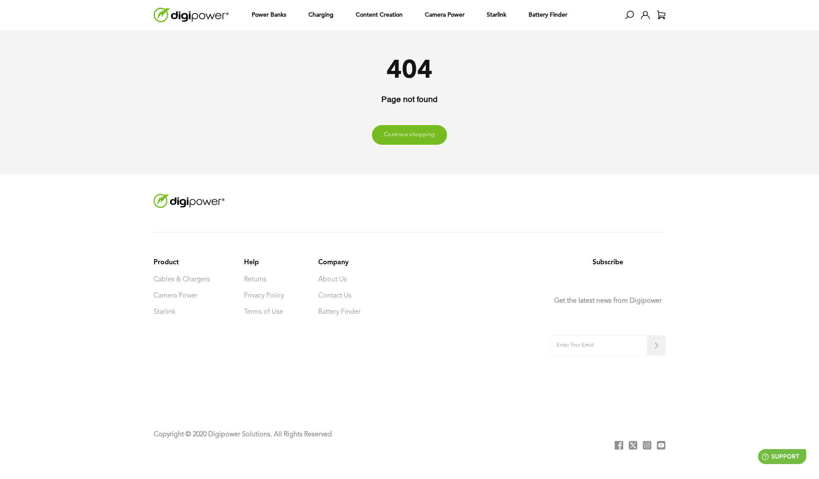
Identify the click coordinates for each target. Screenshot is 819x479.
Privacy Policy (264, 295)
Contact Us (334, 295)
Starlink (165, 312)
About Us (332, 279)
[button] (629, 15)
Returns (255, 279)
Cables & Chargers (182, 279)
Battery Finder (339, 312)
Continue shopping (409, 134)
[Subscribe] (656, 345)
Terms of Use (263, 312)
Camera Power (175, 295)
